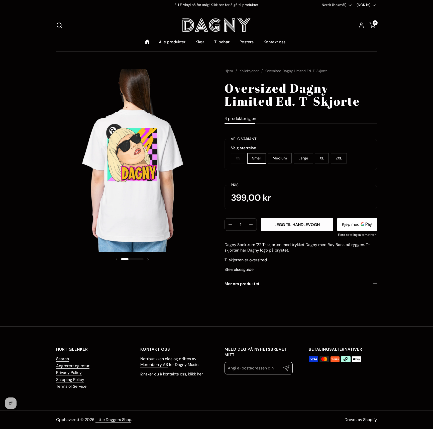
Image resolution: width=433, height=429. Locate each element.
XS (238, 158)
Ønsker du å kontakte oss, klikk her (171, 374)
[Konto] (361, 25)
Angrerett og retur (72, 365)
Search (62, 358)
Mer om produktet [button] (242, 283)
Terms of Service (71, 386)
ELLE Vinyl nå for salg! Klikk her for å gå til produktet (216, 5)
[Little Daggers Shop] (216, 25)
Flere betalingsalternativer (357, 235)
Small (256, 158)
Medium (280, 158)
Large (303, 158)
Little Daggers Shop (113, 419)
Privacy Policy (69, 372)
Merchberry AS (154, 364)
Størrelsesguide (239, 269)
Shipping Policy (70, 379)
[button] (59, 25)
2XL (339, 158)
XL (322, 158)
